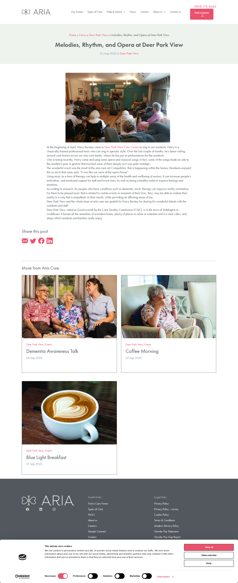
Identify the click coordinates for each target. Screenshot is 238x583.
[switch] (93, 576)
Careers (144, 12)
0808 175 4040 (205, 7)
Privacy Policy (161, 503)
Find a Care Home (98, 503)
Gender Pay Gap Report (167, 537)
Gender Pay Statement (166, 531)
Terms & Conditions (164, 520)
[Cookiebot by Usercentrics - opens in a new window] (22, 577)
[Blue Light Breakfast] (69, 412)
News (133, 12)
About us (157, 12)
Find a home (202, 12)
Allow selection (208, 555)
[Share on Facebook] (41, 241)
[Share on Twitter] (33, 241)
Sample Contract (97, 531)
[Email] (25, 241)
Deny (209, 563)
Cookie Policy (161, 515)
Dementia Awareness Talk (52, 351)
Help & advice (114, 12)
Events (48, 344)
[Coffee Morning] (168, 306)
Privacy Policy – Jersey (166, 509)
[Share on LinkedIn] (50, 241)
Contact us (175, 12)
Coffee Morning (142, 351)
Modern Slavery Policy (166, 526)
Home (72, 35)
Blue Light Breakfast (46, 457)
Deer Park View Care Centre (122, 147)
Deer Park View (98, 35)
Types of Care (94, 12)
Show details (163, 577)
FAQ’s (91, 515)
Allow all (209, 547)
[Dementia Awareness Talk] (69, 306)
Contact (92, 537)
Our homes (77, 12)
